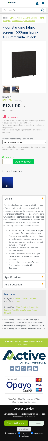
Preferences (38, 433)
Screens (13, 18)
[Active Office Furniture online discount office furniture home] (11, 3)
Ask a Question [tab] (13, 284)
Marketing (25, 436)
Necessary (11, 433)
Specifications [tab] (13, 277)
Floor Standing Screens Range (28, 307)
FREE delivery (12, 117)
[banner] (24, 3)
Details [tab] (9, 198)
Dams (19, 301)
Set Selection (36, 423)
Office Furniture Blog (19, 402)
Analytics (24, 433)
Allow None (24, 429)
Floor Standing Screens (27, 18)
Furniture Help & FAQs (31, 399)
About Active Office (15, 399)
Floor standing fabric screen (23, 20)
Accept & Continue (16, 423)
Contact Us (32, 402)
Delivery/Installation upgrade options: (17, 138)
